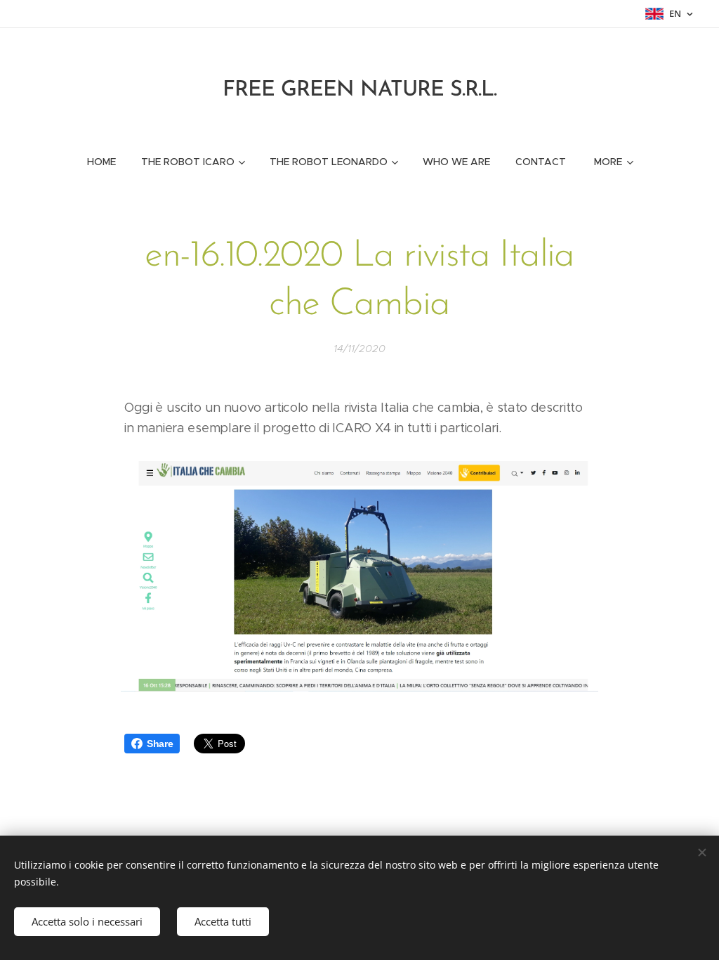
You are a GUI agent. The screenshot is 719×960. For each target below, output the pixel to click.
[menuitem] (101, 161)
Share (160, 743)
